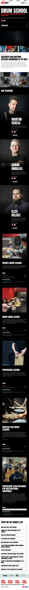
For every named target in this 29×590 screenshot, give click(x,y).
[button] (14, 527)
